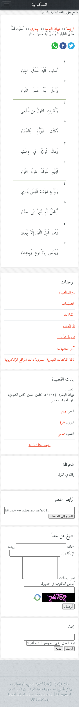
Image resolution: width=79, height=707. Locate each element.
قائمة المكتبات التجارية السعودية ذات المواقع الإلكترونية (39, 360)
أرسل (69, 648)
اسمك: (71, 547)
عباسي (61, 434)
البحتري (34, 29)
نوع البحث (68, 643)
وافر (63, 411)
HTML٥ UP (39, 699)
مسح (58, 648)
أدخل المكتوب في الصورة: (58, 584)
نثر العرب (69, 326)
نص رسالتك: (67, 578)
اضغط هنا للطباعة (39, 445)
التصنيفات (68, 304)
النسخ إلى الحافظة (61, 516)
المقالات (69, 315)
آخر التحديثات (66, 348)
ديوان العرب (53, 29)
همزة (62, 422)
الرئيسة (70, 29)
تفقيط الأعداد (66, 337)
